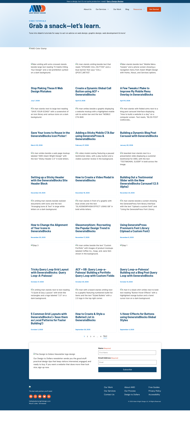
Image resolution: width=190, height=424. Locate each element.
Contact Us (109, 394)
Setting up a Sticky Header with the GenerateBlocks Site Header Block (49, 180)
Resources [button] (137, 9)
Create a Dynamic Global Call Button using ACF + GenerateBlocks (93, 91)
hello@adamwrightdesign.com (39, 401)
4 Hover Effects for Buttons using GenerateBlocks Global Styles (138, 317)
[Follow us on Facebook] (31, 396)
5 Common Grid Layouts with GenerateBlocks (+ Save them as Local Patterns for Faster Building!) (49, 318)
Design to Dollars (132, 394)
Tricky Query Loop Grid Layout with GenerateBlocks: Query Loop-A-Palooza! (50, 272)
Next (105, 336)
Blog (127, 9)
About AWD (129, 387)
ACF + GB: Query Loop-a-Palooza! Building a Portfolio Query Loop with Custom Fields (94, 272)
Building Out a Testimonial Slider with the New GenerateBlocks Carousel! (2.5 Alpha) (139, 181)
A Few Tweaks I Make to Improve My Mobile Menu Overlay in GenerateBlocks (136, 91)
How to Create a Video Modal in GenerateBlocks (94, 178)
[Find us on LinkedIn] (49, 396)
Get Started (154, 9)
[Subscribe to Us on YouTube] (40, 396)
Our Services (101, 9)
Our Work (117, 9)
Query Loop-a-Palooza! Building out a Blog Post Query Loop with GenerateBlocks (138, 272)
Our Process (130, 391)
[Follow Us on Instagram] (35, 396)
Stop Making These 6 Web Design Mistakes (47, 89)
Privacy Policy (155, 391)
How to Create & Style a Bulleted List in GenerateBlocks (90, 317)
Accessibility (154, 394)
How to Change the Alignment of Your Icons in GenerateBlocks (49, 228)
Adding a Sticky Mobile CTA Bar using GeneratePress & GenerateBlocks (94, 136)
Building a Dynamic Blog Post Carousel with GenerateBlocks (139, 134)
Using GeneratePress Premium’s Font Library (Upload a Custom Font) (134, 228)
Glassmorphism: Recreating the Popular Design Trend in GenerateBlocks (93, 228)
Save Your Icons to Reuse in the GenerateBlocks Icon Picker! (50, 134)
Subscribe (127, 369)
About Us (87, 9)
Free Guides (154, 387)
